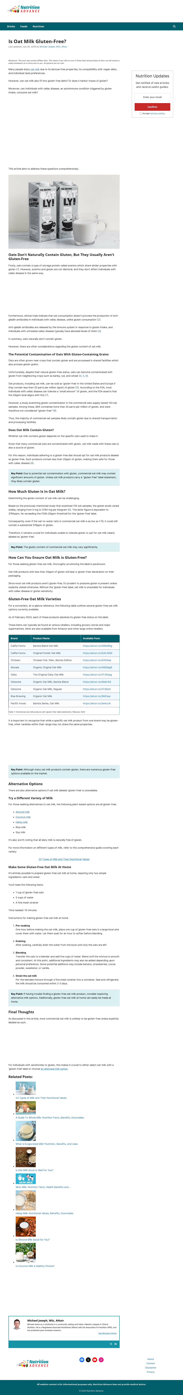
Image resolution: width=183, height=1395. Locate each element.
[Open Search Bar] (174, 26)
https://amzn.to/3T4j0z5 (97, 689)
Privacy (151, 1372)
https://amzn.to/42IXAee (97, 660)
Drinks (11, 26)
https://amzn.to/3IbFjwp (97, 696)
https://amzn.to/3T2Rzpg (97, 674)
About (150, 1359)
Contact (150, 1363)
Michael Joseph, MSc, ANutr (45, 1320)
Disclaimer (150, 1367)
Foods (23, 26)
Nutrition (38, 26)
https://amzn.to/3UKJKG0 (97, 653)
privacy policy (157, 113)
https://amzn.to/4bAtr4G (97, 681)
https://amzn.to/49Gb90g (97, 645)
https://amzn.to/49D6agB (97, 667)
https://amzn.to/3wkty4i (97, 703)
